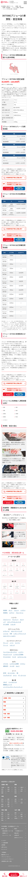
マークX (12, 666)
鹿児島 (16, 818)
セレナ (22, 619)
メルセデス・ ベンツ (5, 587)
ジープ (10, 598)
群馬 (15, 791)
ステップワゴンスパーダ (14, 622)
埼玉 (15, 789)
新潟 (2, 799)
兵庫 (21, 802)
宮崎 (21, 816)
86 (17, 673)
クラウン (22, 663)
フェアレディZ (7, 675)
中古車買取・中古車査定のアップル (10, 826)
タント (10, 610)
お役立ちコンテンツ (18, 837)
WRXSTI (5, 666)
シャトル (5, 633)
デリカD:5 (6, 624)
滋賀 (15, 801)
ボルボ (23, 593)
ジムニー (16, 610)
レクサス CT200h (18, 654)
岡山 (2, 814)
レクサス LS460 (14, 663)
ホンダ (23, 565)
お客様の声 (16, 835)
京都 (21, 799)
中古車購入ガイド (19, 830)
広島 (8, 814)
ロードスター (11, 673)
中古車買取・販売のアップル (7, 6)
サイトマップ (4, 849)
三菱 (23, 570)
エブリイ (11, 612)
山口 (2, 816)
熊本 (21, 814)
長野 (8, 799)
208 (16, 407)
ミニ (11, 593)
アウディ (23, 586)
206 (4, 407)
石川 (8, 801)
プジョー (17, 593)
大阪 (15, 799)
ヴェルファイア (7, 654)
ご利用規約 (3, 852)
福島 (2, 792)
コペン (15, 675)
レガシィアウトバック (20, 633)
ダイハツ (5, 575)
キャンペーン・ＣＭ (6, 835)
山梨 (8, 802)
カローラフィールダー (9, 636)
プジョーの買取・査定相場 (17, 7)
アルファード (7, 619)
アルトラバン (19, 612)
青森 (8, 787)
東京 (15, 787)
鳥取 (2, 812)
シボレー (5, 598)
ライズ (14, 657)
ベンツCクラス (12, 682)
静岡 (2, 804)
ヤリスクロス (7, 657)
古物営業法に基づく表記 (6, 861)
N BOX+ (5, 612)
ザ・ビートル (22, 675)
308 (4, 410)
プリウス (5, 663)
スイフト (17, 643)
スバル (10, 570)
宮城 (8, 789)
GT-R (4, 673)
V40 (11, 633)
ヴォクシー (15, 619)
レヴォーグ (6, 631)
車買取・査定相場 (6, 7)
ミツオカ (11, 575)
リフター (5, 420)
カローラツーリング (16, 631)
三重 (8, 806)
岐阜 (2, 806)
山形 (8, 791)
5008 (4, 416)
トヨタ (10, 565)
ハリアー (20, 652)
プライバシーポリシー (6, 856)
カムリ (18, 666)
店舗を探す (16, 833)
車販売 (15, 828)
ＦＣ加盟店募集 (4, 842)
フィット (5, 645)
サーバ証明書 (21, 761)
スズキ (17, 570)
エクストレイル (22, 657)
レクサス (5, 565)
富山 (2, 801)
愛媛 (8, 818)
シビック (12, 645)
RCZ (17, 416)
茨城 (15, 792)
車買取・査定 (18, 6)
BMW (11, 586)
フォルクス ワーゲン (17, 587)
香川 (2, 818)
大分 (15, 816)
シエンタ (12, 624)
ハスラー (22, 610)
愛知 (8, 804)
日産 (17, 565)
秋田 (2, 791)
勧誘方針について (5, 854)
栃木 (21, 791)
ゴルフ (5, 682)
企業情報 (3, 844)
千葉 (21, 789)
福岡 (15, 812)
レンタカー (3, 840)
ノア (4, 622)
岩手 (2, 789)
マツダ (4, 570)
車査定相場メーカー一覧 (7, 830)
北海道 (2, 787)
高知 (2, 820)
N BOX (5, 610)
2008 (4, 413)
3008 (17, 413)
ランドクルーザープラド (10, 652)
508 (16, 410)
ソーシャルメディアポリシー (7, 859)
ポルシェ (5, 593)
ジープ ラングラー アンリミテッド (12, 687)
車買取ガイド (5, 833)
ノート (11, 643)
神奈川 (22, 787)
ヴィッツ (5, 643)
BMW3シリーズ (7, 684)
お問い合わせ (4, 847)
